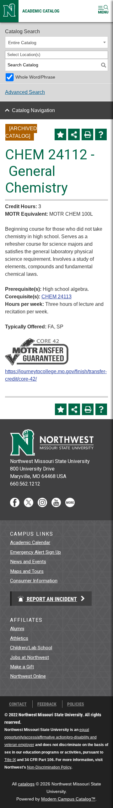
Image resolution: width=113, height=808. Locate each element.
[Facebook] (14, 505)
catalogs (26, 784)
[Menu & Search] (103, 10)
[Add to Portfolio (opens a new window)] (60, 134)
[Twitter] (28, 505)
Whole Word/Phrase (35, 77)
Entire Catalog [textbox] (22, 42)
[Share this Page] (74, 134)
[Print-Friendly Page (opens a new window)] (87, 134)
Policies (75, 704)
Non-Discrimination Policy (49, 767)
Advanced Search (25, 92)
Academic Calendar (30, 542)
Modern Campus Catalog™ (68, 799)
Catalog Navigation (33, 110)
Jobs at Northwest (29, 657)
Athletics (19, 638)
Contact (18, 704)
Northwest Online (28, 676)
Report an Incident (51, 599)
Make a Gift (22, 667)
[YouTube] (56, 505)
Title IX (10, 760)
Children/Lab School (31, 648)
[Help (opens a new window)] (101, 134)
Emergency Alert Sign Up (35, 552)
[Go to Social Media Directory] (70, 505)
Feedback (46, 704)
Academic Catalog (40, 11)
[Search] (103, 65)
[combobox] (56, 42)
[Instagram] (42, 505)
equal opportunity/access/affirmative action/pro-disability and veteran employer (50, 737)
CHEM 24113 (56, 296)
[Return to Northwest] (9, 11)
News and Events (28, 561)
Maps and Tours (27, 571)
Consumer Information (33, 581)
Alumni (17, 628)
